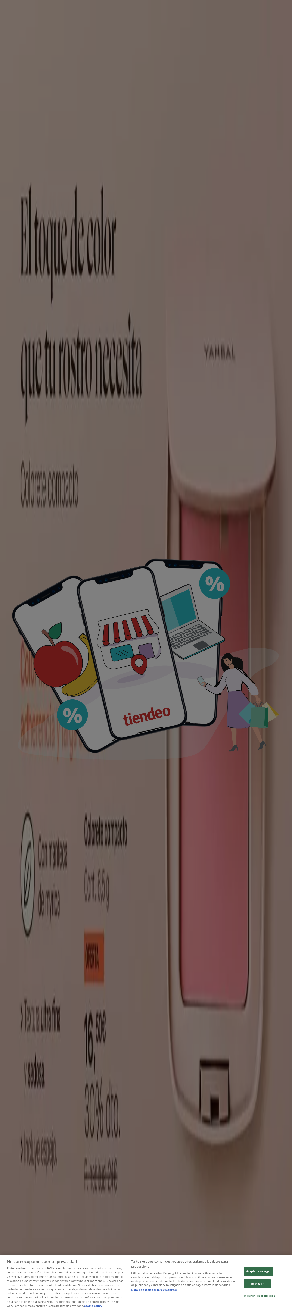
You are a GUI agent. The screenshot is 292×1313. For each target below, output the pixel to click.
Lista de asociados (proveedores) (154, 1290)
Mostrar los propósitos (259, 1296)
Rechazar (257, 1283)
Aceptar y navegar (258, 1271)
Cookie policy (93, 1306)
